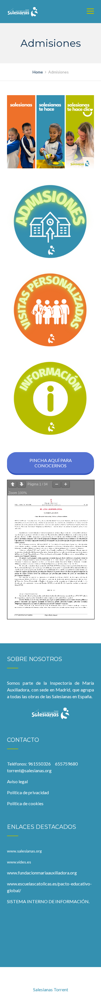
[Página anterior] (12, 484)
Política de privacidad (28, 792)
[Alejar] (56, 484)
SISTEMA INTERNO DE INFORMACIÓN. (48, 901)
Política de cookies (25, 803)
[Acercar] (65, 484)
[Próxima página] (21, 484)
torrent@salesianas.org (29, 770)
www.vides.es (20, 862)
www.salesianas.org (24, 851)
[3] (50, 398)
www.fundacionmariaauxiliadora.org (42, 872)
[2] (50, 310)
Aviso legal (17, 781)
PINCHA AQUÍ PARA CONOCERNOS (50, 462)
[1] (50, 221)
